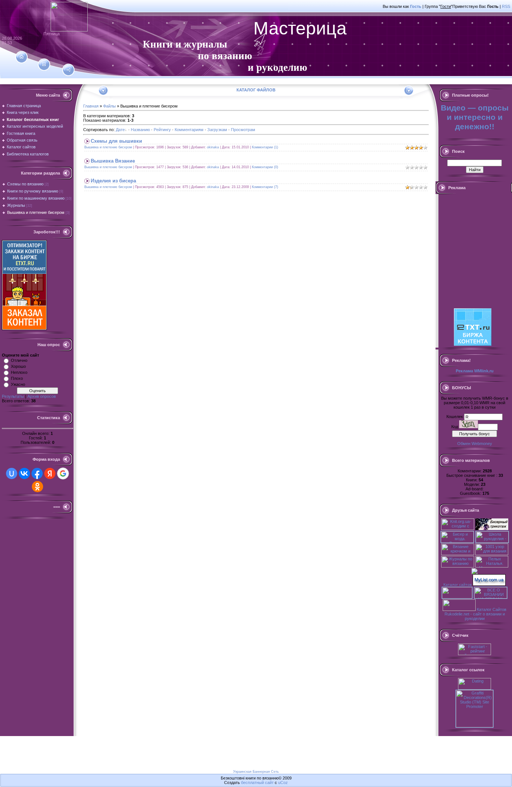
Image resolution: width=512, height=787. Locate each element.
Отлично (19, 360)
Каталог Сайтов (491, 609)
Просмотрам (243, 129)
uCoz (283, 782)
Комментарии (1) (265, 147)
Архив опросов (41, 396)
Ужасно (18, 384)
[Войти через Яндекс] (49, 473)
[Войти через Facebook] (37, 473)
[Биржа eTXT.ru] (24, 328)
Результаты (13, 396)
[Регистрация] (44, 64)
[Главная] (21, 57)
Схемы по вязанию (25, 184)
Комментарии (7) (265, 187)
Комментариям (189, 129)
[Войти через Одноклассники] (37, 486)
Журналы (16, 205)
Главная (91, 106)
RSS (506, 6)
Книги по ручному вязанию (32, 191)
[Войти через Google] (63, 473)
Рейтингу (162, 129)
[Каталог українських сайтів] (489, 584)
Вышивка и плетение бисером (35, 212)
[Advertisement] (136, 81)
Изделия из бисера (113, 181)
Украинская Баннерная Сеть (256, 772)
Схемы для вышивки (116, 141)
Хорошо (18, 366)
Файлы (109, 106)
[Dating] (474, 688)
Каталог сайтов (457, 584)
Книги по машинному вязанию (35, 198)
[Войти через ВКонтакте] (24, 473)
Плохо (17, 378)
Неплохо (19, 372)
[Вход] (68, 70)
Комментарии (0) (265, 167)
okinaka (213, 147)
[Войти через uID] (11, 473)
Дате (120, 129)
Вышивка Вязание (113, 161)
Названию (140, 129)
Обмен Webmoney (474, 443)
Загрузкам (217, 129)
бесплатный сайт (257, 782)
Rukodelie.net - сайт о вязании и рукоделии (475, 616)
